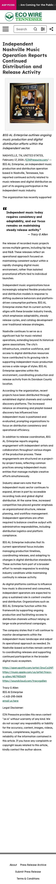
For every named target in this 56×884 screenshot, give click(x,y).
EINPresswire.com (36, 159)
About (13, 864)
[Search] (35, 29)
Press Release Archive (33, 864)
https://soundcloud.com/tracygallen (24, 680)
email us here (10, 700)
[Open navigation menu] (5, 29)
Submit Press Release (28, 871)
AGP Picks (8, 5)
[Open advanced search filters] (43, 29)
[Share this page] (51, 29)
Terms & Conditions (28, 878)
